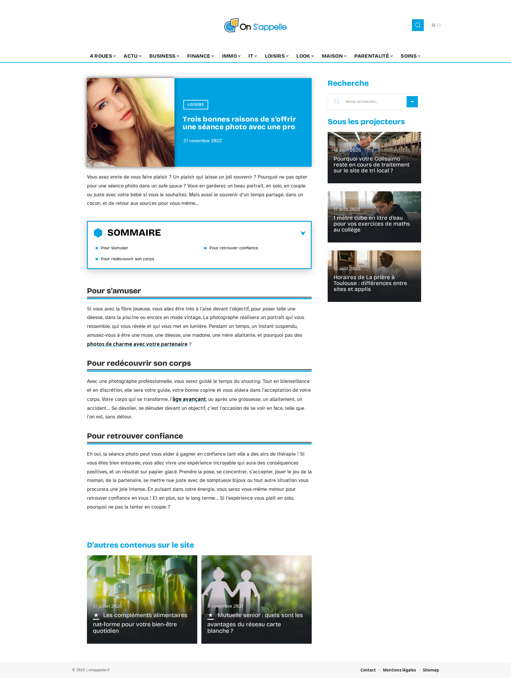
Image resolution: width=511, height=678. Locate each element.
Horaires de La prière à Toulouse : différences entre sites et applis (370, 283)
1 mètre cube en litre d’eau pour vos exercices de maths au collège (372, 223)
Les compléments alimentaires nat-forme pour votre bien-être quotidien (140, 622)
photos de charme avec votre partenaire (137, 344)
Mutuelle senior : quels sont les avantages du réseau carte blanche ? (255, 622)
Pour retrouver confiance (233, 247)
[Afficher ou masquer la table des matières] (233, 233)
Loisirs (195, 104)
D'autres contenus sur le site (140, 545)
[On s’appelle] (255, 25)
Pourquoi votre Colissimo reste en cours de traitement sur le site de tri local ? (372, 164)
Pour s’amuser (114, 247)
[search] (418, 25)
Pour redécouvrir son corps (127, 258)
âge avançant (189, 399)
